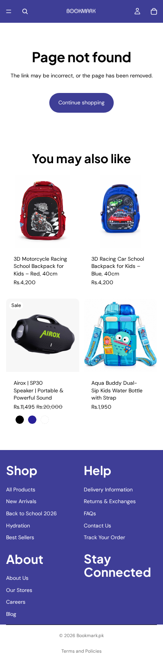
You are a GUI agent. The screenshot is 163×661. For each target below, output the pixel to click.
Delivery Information (108, 489)
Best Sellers (20, 537)
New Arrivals (21, 501)
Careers (15, 601)
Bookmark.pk (90, 636)
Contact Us (97, 525)
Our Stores (19, 590)
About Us (17, 577)
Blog (11, 614)
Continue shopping (81, 102)
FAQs (90, 513)
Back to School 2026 (31, 513)
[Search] (25, 11)
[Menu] (8, 11)
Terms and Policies (81, 651)
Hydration (18, 525)
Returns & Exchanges (110, 501)
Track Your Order (104, 537)
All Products (20, 489)
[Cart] (154, 11)
